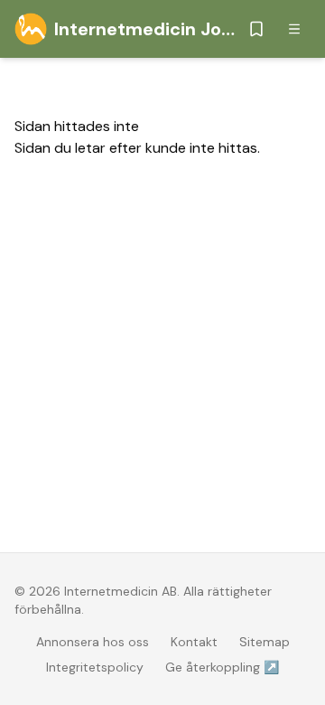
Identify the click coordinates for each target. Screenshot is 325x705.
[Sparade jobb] (256, 29)
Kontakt (194, 642)
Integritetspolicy (95, 667)
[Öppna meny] (294, 29)
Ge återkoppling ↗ (222, 667)
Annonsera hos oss (92, 642)
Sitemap (264, 642)
